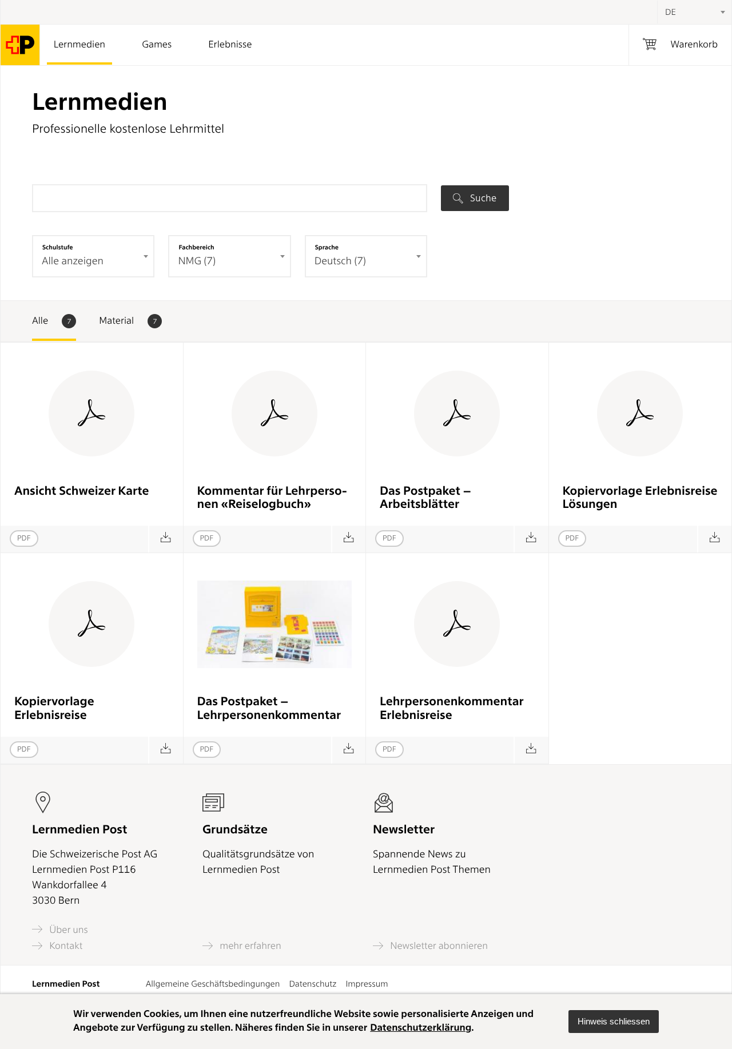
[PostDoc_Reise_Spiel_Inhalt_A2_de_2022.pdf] (165, 539)
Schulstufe (57, 247)
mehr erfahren (249, 945)
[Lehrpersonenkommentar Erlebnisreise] (531, 750)
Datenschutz (312, 984)
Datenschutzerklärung (420, 1028)
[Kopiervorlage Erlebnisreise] (165, 750)
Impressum (366, 984)
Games (157, 44)
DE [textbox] (670, 12)
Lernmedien (79, 44)
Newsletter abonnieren (438, 945)
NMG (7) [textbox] (197, 261)
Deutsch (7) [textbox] (340, 261)
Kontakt (64, 945)
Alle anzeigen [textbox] (73, 261)
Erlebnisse (230, 44)
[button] (613, 1021)
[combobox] (694, 12)
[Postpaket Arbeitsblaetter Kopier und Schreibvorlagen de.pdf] (531, 539)
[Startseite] (20, 45)
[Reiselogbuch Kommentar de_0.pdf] (348, 539)
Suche (482, 198)
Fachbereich (196, 247)
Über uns (67, 929)
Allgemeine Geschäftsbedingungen (213, 984)
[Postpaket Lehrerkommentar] (348, 750)
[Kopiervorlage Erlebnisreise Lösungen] (714, 539)
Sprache (327, 247)
